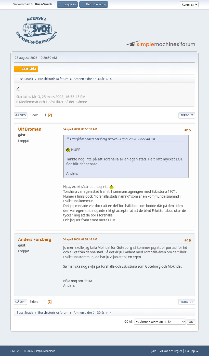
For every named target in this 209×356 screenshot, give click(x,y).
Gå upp (20, 302)
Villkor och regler (171, 351)
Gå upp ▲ (192, 351)
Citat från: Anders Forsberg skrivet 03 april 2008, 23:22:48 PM (112, 139)
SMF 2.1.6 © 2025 (21, 350)
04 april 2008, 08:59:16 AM (80, 239)
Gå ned (20, 115)
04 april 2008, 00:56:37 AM (80, 129)
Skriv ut (187, 115)
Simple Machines (44, 350)
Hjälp (153, 351)
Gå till (128, 321)
